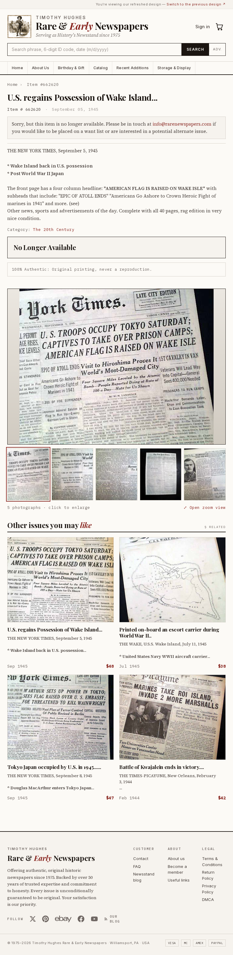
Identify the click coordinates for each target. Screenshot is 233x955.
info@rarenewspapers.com (182, 124)
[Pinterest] (45, 919)
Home (17, 68)
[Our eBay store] (63, 919)
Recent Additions (132, 68)
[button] (116, 367)
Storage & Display (174, 68)
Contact (140, 858)
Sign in (202, 26)
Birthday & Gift (71, 68)
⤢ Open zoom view (205, 507)
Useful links (179, 880)
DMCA (208, 899)
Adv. (217, 49)
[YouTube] (94, 919)
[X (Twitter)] (32, 919)
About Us (40, 68)
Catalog (100, 68)
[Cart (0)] (220, 27)
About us (176, 858)
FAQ (137, 866)
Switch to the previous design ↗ (196, 4)
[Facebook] (81, 919)
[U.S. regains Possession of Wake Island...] (28, 474)
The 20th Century (53, 229)
